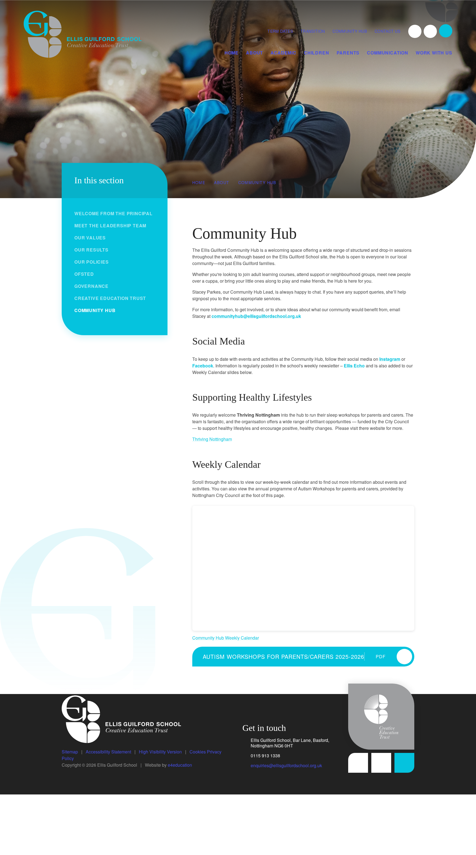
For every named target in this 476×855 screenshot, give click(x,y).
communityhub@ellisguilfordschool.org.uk (256, 316)
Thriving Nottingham (212, 439)
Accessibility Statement (108, 752)
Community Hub (349, 31)
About (221, 182)
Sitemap (70, 752)
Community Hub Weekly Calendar (225, 638)
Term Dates (280, 31)
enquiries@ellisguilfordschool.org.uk (286, 765)
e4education (180, 765)
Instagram (389, 359)
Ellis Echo (354, 365)
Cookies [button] (198, 752)
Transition (313, 31)
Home (198, 182)
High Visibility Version (160, 752)
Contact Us (388, 31)
